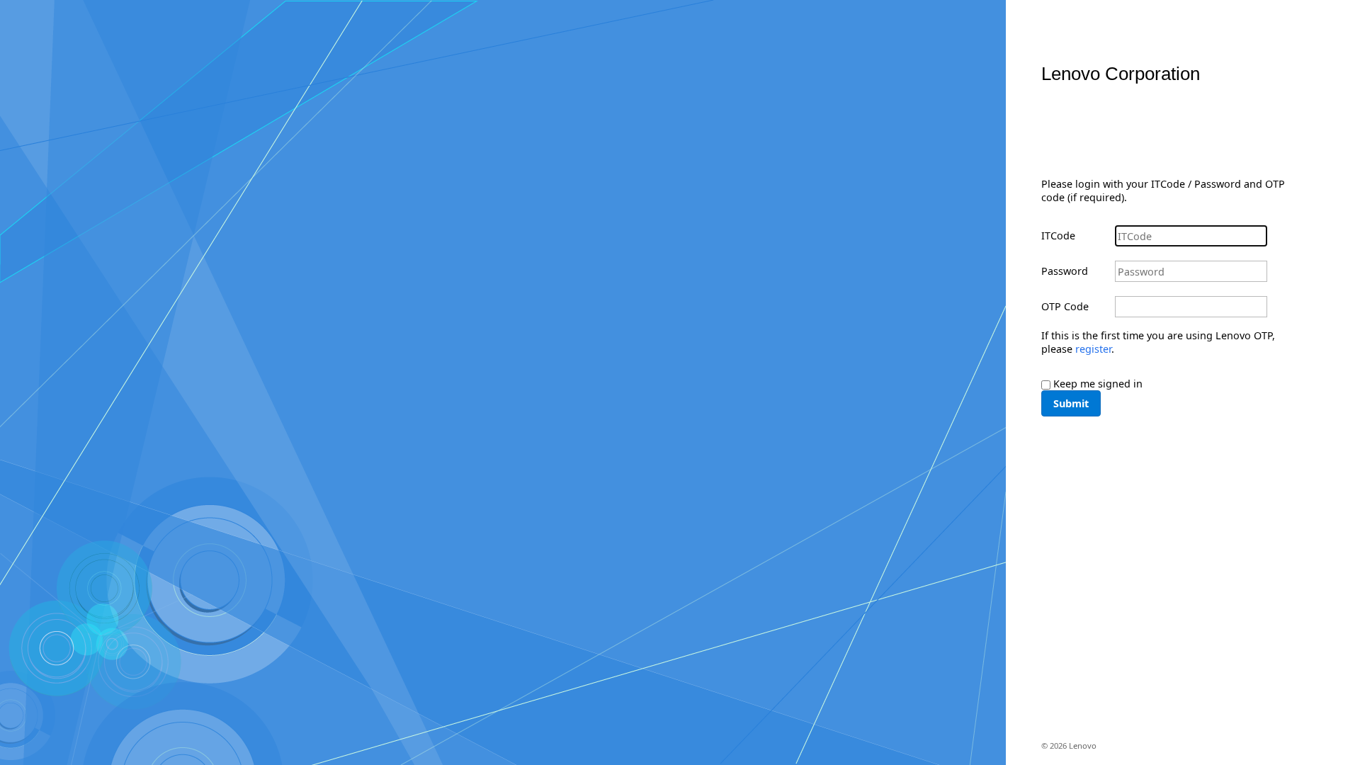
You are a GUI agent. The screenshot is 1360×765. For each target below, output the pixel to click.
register (1093, 349)
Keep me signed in (1098, 383)
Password (1064, 271)
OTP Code (1065, 306)
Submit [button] (1071, 403)
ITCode (1058, 235)
